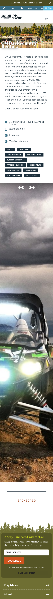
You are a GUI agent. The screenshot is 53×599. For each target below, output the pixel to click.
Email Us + (14, 135)
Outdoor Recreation (16, 160)
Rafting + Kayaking (15, 165)
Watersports (31, 175)
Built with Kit (26, 573)
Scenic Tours (35, 165)
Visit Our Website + (19, 141)
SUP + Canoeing (13, 175)
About (8, 594)
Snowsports (31, 170)
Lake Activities (14, 155)
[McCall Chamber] (6, 16)
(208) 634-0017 (17, 129)
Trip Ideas (11, 585)
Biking (10, 150)
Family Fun (23, 150)
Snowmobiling (13, 170)
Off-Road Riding (34, 155)
